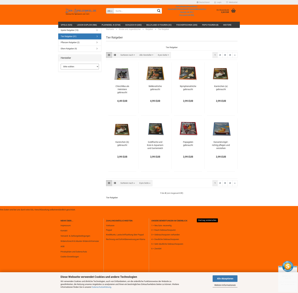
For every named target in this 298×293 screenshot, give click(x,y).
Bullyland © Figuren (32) (159, 25)
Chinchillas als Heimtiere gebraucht (122, 89)
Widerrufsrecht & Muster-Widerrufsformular (80, 241)
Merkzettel (232, 2)
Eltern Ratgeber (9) (69, 48)
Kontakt (64, 230)
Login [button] (218, 2)
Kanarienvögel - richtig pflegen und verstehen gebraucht (221, 145)
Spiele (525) (66, 25)
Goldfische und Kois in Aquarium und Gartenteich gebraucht (155, 145)
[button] (203, 2)
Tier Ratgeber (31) (69, 36)
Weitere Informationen (225, 285)
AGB (62, 246)
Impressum (66, 225)
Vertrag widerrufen (207, 220)
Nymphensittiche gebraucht (188, 88)
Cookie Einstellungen (70, 256)
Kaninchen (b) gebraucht (122, 143)
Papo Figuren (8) (210, 25)
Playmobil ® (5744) (111, 25)
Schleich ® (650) (133, 25)
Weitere (227, 25)
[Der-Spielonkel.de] (81, 13)
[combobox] (127, 55)
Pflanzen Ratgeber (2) (70, 42)
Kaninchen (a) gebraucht (221, 88)
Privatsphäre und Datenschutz (74, 252)
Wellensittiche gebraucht (155, 88)
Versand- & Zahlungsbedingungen (75, 236)
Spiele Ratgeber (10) (70, 30)
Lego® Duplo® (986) (87, 25)
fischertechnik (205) (186, 25)
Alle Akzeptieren (225, 278)
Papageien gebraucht (188, 143)
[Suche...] (159, 11)
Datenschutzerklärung (101, 287)
